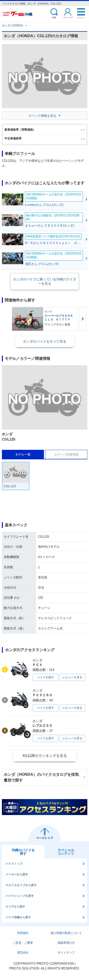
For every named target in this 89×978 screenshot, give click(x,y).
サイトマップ (66, 952)
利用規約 (22, 933)
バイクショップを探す (19, 895)
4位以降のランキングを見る (44, 756)
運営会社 (22, 952)
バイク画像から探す (18, 917)
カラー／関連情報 (66, 454)
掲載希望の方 (66, 942)
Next (82, 319)
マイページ (68, 17)
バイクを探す (45, 677)
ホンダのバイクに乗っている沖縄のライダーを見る (44, 281)
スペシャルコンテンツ (66, 851)
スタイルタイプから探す (21, 885)
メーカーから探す (16, 874)
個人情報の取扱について (66, 933)
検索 (54, 17)
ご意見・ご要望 (23, 942)
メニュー (81, 17)
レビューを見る (72, 677)
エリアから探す (15, 906)
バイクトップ (14, 863)
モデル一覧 (23, 454)
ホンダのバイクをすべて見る (44, 341)
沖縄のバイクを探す (23, 851)
